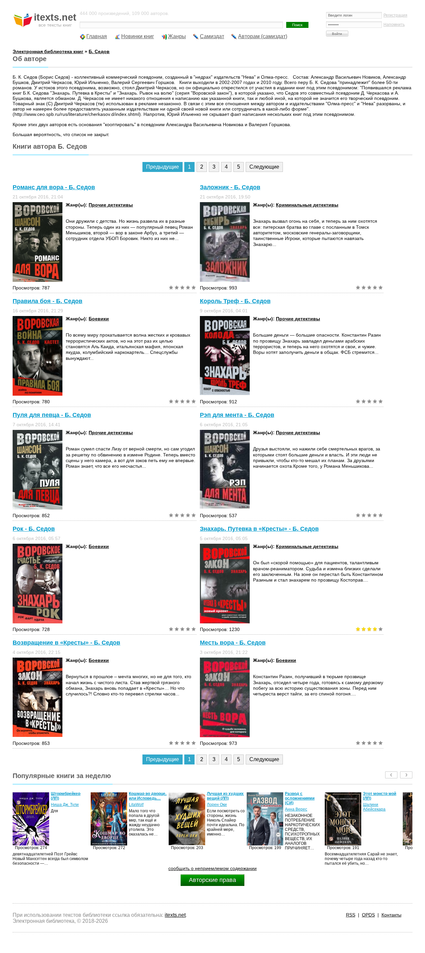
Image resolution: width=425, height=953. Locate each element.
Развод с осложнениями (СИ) (221, 798)
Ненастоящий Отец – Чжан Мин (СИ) (381, 796)
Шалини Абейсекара (296, 807)
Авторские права (212, 880)
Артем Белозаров (379, 804)
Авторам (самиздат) (262, 36)
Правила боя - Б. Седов (47, 301)
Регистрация (395, 15)
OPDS (368, 914)
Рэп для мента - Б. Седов (237, 415)
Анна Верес (218, 809)
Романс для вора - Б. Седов (54, 187)
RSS (350, 914)
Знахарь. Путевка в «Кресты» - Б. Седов (259, 528)
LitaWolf (58, 804)
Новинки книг (137, 36)
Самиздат (212, 36)
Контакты (391, 914)
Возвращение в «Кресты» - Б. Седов (66, 642)
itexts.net (175, 915)
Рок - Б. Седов (34, 528)
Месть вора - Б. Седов (233, 642)
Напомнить (394, 24)
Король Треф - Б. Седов (235, 301)
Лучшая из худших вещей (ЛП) (147, 796)
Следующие (264, 167)
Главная (96, 36)
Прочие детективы (111, 204)
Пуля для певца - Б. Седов (52, 415)
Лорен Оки (139, 804)
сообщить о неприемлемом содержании (212, 868)
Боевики (99, 318)
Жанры (177, 36)
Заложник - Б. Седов (230, 187)
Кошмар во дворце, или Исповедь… (69, 796)
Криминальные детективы (307, 204)
